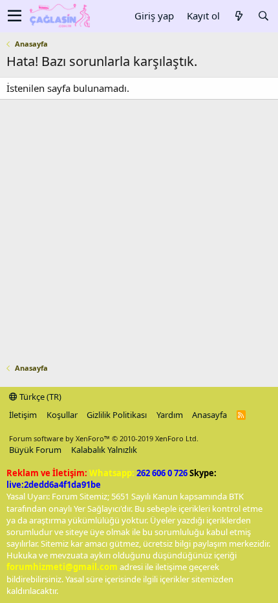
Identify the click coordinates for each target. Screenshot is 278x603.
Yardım (169, 415)
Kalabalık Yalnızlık (104, 449)
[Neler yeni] (238, 16)
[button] (15, 16)
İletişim (23, 415)
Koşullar (62, 415)
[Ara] (263, 16)
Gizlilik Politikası (117, 415)
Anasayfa (209, 415)
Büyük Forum (35, 449)
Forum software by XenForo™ (103, 438)
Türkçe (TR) (39, 396)
